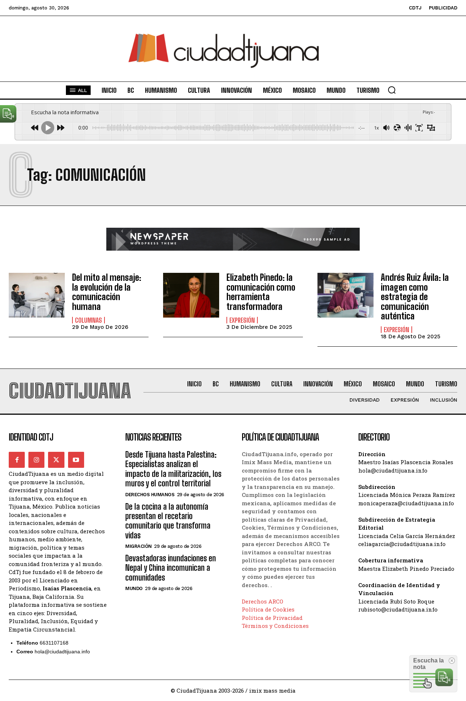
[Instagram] (36, 460)
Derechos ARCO (262, 601)
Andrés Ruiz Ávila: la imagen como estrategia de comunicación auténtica (415, 296)
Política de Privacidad (272, 617)
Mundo (134, 588)
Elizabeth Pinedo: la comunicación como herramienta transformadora (260, 291)
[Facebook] (17, 460)
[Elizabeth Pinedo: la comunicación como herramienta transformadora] (191, 295)
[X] (56, 460)
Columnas (88, 320)
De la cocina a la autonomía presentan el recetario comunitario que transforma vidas (167, 521)
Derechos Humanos (149, 494)
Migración (138, 546)
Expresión (242, 320)
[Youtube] (76, 460)
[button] (391, 90)
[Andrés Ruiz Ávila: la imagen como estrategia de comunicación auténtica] (345, 295)
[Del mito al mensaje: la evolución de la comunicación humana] (37, 295)
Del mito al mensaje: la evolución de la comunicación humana (106, 291)
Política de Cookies (268, 609)
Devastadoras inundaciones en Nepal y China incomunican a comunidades (170, 567)
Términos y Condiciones (275, 625)
